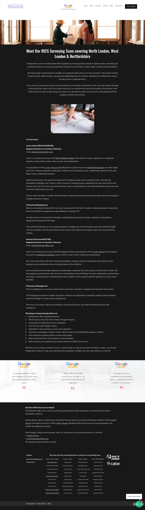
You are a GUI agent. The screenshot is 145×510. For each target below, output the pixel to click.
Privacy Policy (41, 503)
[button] (98, 5)
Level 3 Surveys (52, 168)
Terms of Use (30, 503)
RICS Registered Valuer (64, 158)
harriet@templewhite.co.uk (42, 245)
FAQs (49, 503)
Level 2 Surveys (99, 252)
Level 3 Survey (62, 423)
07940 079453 (33, 436)
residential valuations (96, 168)
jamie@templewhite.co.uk (42, 152)
